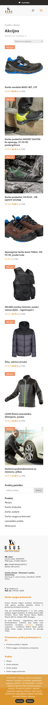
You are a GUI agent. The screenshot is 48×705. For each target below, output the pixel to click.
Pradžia (8, 25)
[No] (44, 689)
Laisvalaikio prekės (14, 521)
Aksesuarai (10, 525)
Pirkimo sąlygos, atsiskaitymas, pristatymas (22, 648)
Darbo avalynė (12, 511)
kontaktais (29, 625)
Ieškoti (38, 490)
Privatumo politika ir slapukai (17, 644)
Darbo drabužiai (13, 507)
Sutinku (19, 701)
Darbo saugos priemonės (17, 516)
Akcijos (8, 502)
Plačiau (30, 701)
